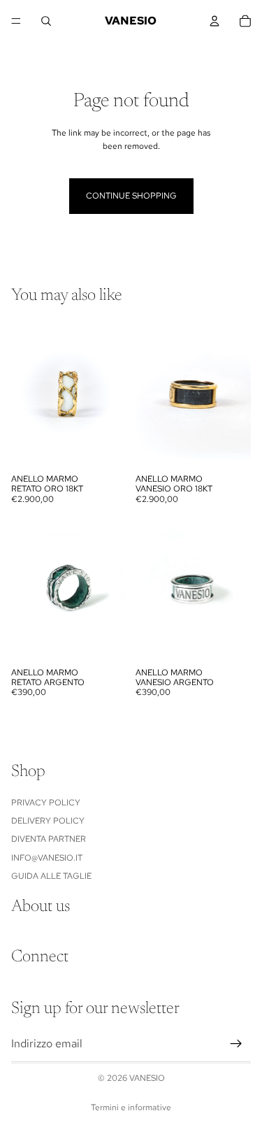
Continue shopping (131, 195)
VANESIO (147, 1078)
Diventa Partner (48, 839)
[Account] (214, 21)
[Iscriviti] (236, 1044)
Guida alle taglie (51, 876)
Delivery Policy (48, 820)
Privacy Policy (45, 802)
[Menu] (16, 21)
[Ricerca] (46, 21)
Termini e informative (131, 1107)
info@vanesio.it (46, 857)
